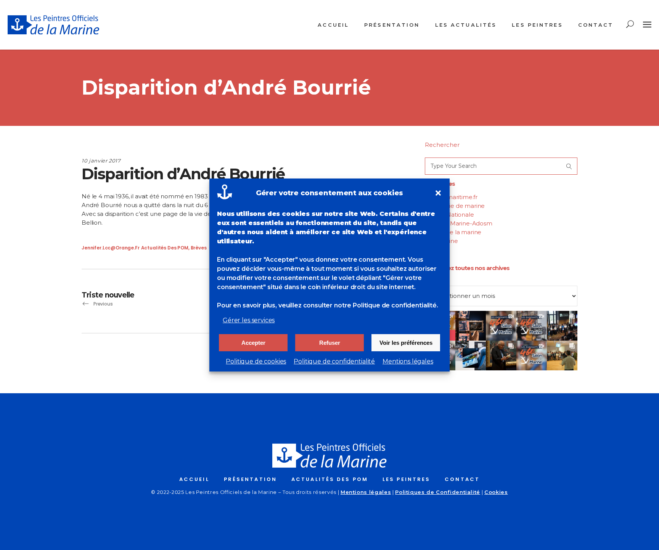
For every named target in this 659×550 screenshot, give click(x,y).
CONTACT (462, 479)
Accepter (253, 342)
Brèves (199, 247)
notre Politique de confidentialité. (386, 305)
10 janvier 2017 (101, 161)
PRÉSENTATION (250, 479)
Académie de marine (455, 205)
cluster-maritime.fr (451, 197)
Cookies (496, 492)
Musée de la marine (453, 232)
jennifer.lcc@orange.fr (111, 247)
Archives (437, 281)
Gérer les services (249, 320)
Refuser (329, 342)
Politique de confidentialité (334, 361)
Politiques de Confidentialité (437, 492)
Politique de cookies (256, 361)
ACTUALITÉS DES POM (329, 479)
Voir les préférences (405, 342)
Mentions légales (408, 361)
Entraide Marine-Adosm (458, 223)
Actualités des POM (164, 247)
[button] (438, 193)
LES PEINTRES (406, 479)
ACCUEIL (194, 479)
